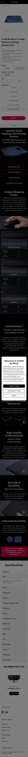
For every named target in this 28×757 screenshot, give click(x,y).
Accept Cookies (14, 386)
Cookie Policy (8, 381)
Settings (14, 395)
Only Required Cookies (14, 391)
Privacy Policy (19, 381)
